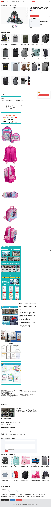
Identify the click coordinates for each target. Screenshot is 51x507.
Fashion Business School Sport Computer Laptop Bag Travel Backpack (45, 44)
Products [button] (13, 1)
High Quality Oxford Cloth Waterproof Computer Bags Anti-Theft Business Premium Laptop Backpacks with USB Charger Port (25, 86)
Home (1, 5)
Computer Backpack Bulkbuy (39, 496)
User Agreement (29, 504)
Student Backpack (14, 5)
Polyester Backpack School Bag (11, 496)
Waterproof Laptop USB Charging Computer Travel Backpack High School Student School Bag (15, 72)
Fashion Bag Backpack (35, 494)
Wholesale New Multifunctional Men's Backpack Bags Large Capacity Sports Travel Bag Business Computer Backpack (5, 86)
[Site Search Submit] (33, 1)
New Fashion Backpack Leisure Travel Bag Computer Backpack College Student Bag (15, 86)
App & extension (41, 3)
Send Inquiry (34, 15)
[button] (31, 1)
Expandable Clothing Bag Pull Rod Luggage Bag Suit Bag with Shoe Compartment (45, 480)
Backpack (10, 5)
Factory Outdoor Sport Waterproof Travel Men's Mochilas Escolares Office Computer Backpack (35, 72)
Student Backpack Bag (4, 496)
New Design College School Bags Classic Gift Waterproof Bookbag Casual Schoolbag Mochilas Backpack (15, 466)
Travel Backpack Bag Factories (12, 494)
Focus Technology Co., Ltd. (20, 504)
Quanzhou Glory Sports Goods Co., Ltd (35, 9)
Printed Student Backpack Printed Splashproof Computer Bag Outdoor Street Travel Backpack (5, 44)
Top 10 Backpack (27, 496)
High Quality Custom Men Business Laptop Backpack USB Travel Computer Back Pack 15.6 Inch (45, 58)
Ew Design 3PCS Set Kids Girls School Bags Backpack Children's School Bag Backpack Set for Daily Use (35, 480)
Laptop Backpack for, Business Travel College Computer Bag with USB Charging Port (35, 44)
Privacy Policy (37, 504)
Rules (49, 3)
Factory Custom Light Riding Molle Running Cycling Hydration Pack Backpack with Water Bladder (15, 480)
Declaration (33, 504)
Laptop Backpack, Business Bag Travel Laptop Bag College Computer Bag (25, 58)
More (1, 497)
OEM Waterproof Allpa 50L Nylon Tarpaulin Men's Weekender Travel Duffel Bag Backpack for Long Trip (35, 466)
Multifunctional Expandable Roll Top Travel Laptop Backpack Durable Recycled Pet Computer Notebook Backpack (5, 72)
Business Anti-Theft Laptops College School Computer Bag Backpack (45, 72)
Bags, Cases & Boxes (5, 5)
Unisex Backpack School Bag (20, 496)
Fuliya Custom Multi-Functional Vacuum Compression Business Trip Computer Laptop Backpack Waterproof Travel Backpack (35, 58)
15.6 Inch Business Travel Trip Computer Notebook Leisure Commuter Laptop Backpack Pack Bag (15, 44)
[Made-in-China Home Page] (5, 1)
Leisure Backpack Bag (42, 494)
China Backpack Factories (4, 494)
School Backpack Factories (28, 494)
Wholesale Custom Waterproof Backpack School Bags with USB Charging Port (24, 480)
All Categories (3, 3)
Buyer (33, 3)
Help (36, 3)
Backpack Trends (33, 496)
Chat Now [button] (45, 15)
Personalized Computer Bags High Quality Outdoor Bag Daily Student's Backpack (15, 58)
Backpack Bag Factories (20, 494)
